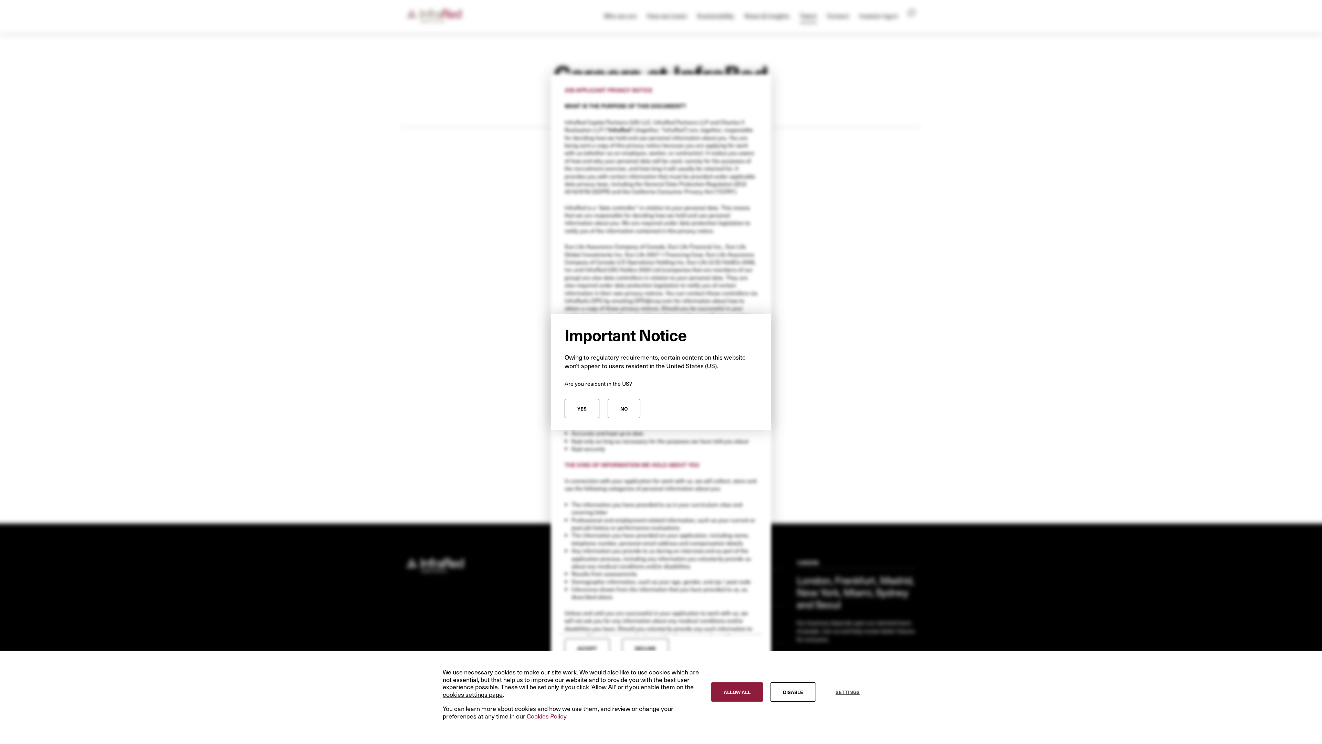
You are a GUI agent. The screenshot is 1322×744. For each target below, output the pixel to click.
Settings (848, 692)
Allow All (737, 692)
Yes (582, 408)
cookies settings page (473, 694)
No (624, 408)
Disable (793, 692)
